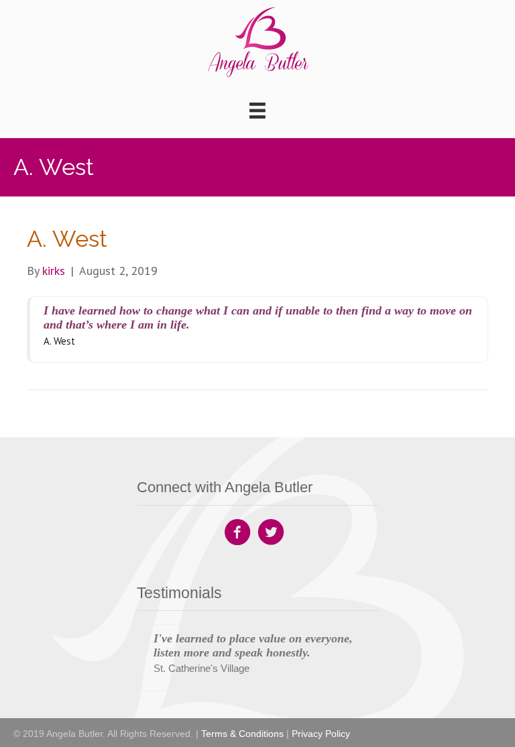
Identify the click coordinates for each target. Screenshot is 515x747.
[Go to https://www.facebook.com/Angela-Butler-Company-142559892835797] (237, 534)
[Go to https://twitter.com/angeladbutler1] (271, 534)
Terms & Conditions (242, 733)
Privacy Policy (321, 733)
